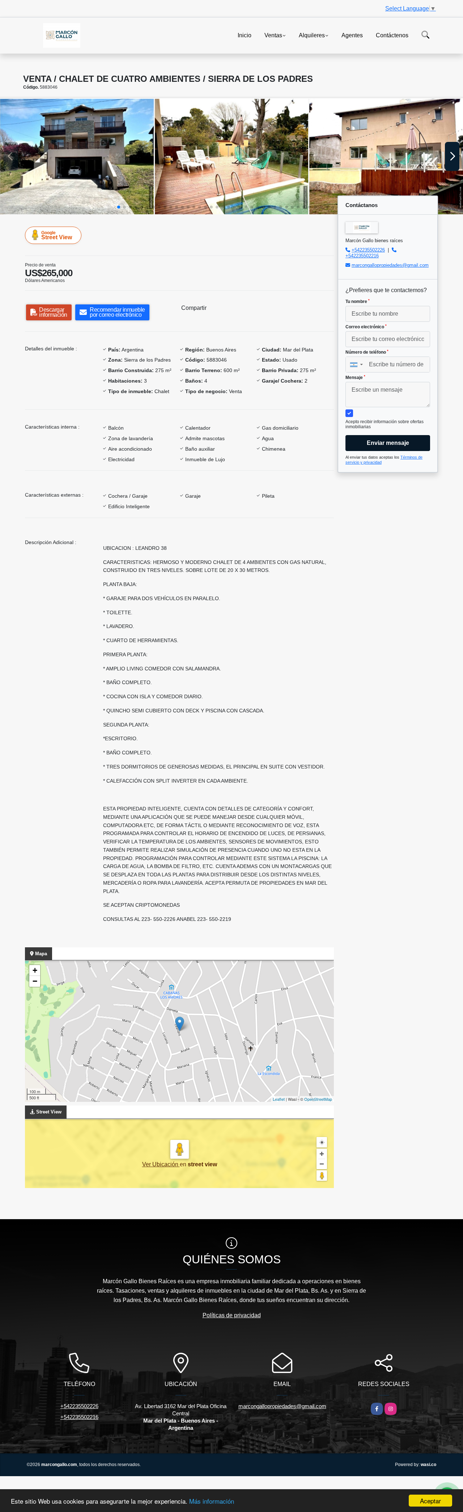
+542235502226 (368, 250)
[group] (77, 156)
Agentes (352, 35)
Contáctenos (392, 35)
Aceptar (430, 1500)
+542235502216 (362, 255)
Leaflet (279, 1099)
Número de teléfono (366, 352)
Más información (211, 1500)
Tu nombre (357, 301)
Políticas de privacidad (232, 1315)
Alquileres (312, 35)
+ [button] (35, 970)
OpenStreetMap (318, 1099)
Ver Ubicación (161, 1164)
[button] (118, 207)
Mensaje (355, 377)
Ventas (273, 35)
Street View (56, 235)
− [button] (35, 981)
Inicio (244, 35)
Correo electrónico (366, 327)
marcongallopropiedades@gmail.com (390, 265)
